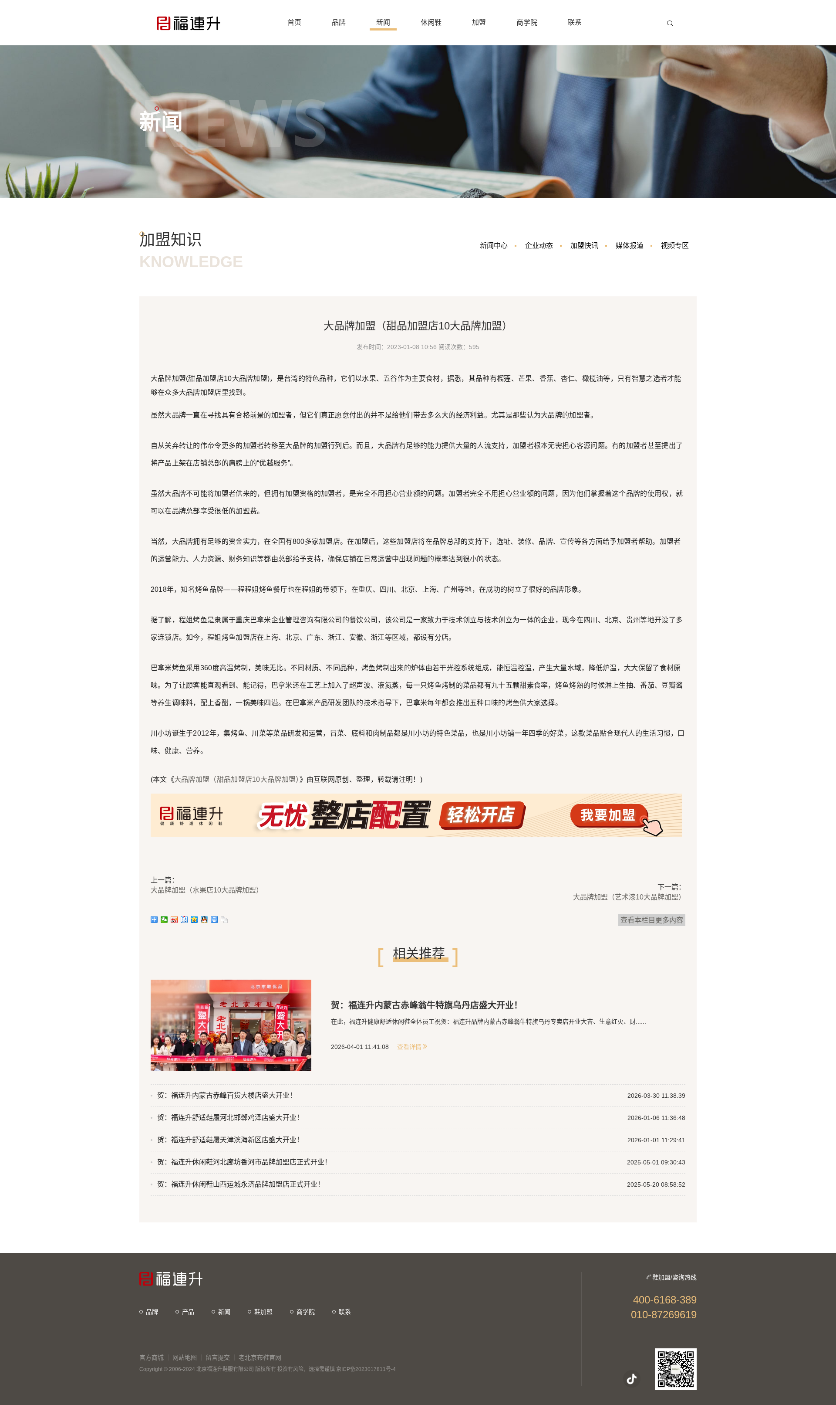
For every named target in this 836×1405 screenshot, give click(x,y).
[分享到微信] (164, 919)
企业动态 (539, 245)
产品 (188, 1311)
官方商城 (151, 1357)
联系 (345, 1311)
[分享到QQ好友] (204, 919)
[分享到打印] (214, 919)
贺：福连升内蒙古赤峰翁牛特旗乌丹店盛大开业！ (426, 1005)
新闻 (224, 1311)
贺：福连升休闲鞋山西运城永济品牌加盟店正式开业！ (240, 1184)
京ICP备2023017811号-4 (366, 1369)
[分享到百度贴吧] (184, 919)
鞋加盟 (263, 1311)
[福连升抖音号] (631, 1379)
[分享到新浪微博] (174, 919)
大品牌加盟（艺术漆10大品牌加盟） (629, 897)
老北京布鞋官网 (260, 1357)
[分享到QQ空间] (194, 919)
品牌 (152, 1311)
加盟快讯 (584, 245)
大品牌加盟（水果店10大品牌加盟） (207, 890)
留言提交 (218, 1357)
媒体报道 (630, 245)
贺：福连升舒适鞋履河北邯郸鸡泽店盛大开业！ (230, 1117)
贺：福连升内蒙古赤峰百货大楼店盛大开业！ (227, 1095)
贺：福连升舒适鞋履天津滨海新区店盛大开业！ (230, 1140)
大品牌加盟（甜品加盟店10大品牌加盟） (237, 779)
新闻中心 (494, 245)
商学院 (306, 1311)
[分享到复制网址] (224, 919)
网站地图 (184, 1357)
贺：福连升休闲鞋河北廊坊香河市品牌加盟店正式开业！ (244, 1162)
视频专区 (675, 245)
